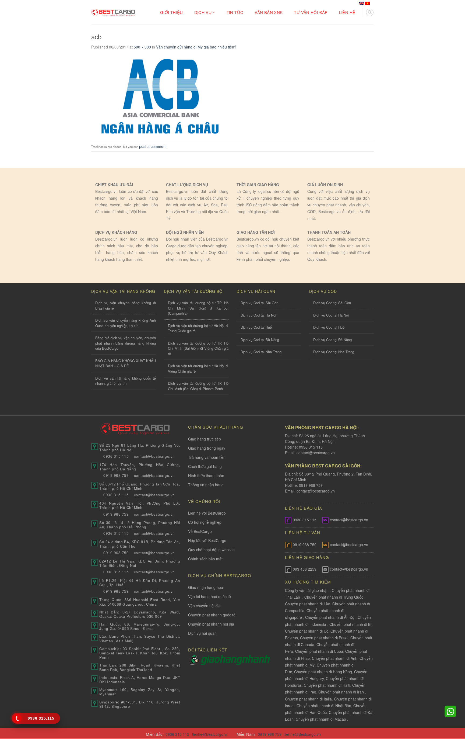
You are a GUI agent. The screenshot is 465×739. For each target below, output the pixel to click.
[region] (395, 695)
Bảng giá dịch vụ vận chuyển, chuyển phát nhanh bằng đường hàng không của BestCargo (125, 343)
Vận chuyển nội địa (204, 605)
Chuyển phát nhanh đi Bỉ (350, 624)
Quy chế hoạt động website (211, 549)
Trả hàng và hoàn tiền (207, 457)
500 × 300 (142, 47)
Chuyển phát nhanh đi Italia (308, 699)
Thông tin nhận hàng (206, 484)
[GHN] (235, 659)
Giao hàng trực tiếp (204, 439)
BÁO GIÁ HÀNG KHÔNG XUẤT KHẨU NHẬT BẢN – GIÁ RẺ (125, 363)
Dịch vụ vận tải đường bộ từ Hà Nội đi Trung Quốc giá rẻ (198, 328)
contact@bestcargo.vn (315, 452)
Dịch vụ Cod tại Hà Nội (258, 315)
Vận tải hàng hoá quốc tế (209, 596)
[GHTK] (194, 659)
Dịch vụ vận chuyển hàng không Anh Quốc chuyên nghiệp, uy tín (125, 323)
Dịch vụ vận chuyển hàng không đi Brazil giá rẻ (125, 305)
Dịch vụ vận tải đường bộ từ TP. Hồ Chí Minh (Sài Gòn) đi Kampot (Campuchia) (198, 308)
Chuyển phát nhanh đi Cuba (319, 651)
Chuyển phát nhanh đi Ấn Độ (329, 617)
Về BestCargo (200, 531)
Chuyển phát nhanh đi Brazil (324, 637)
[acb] (158, 95)
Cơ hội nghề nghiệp (204, 522)
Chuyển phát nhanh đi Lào (307, 603)
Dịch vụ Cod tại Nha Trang (261, 351)
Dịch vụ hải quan (202, 633)
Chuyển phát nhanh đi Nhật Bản (324, 705)
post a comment (153, 146)
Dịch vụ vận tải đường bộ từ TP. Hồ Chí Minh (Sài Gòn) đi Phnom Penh (198, 386)
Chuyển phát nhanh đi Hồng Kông (323, 671)
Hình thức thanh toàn (206, 475)
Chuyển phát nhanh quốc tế (211, 614)
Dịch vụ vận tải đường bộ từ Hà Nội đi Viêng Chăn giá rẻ (198, 368)
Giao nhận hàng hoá (205, 587)
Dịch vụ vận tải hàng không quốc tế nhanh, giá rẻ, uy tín (125, 381)
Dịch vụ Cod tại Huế (256, 327)
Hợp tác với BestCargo (207, 540)
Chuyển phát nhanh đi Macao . (322, 719)
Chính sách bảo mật (205, 558)
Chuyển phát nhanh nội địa (211, 624)
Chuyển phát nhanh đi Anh (334, 658)
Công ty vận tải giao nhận (307, 590)
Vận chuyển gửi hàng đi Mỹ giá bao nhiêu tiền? (196, 47)
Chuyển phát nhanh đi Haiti (327, 685)
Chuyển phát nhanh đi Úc (306, 631)
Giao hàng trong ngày (206, 448)
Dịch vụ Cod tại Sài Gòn (259, 302)
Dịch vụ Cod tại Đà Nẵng (260, 339)
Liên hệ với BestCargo (207, 513)
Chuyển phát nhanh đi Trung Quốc (333, 597)
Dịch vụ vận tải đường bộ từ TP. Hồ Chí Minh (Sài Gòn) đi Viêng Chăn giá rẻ (198, 348)
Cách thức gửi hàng (205, 466)
